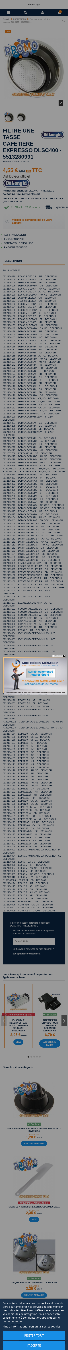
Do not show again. (59, 655)
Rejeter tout (34, 1335)
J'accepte (34, 1345)
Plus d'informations (15, 1326)
